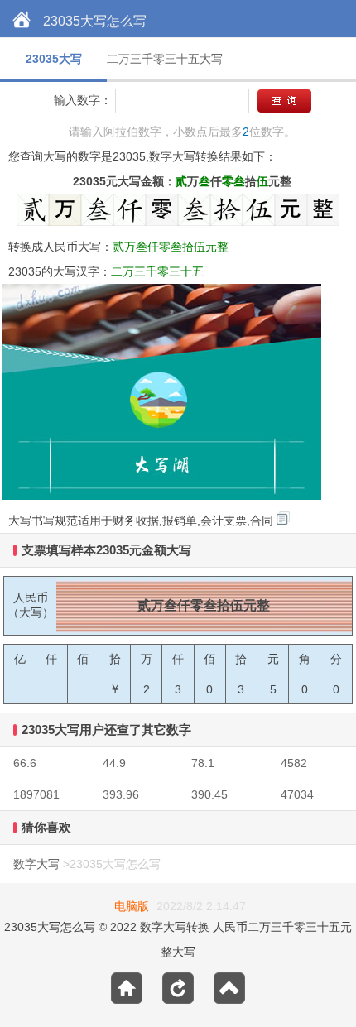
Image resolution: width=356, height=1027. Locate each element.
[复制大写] (283, 518)
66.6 (24, 763)
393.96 (121, 794)
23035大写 (54, 58)
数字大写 (36, 864)
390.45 (209, 794)
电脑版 (131, 906)
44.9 (114, 763)
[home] (21, 21)
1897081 (36, 794)
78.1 (202, 763)
